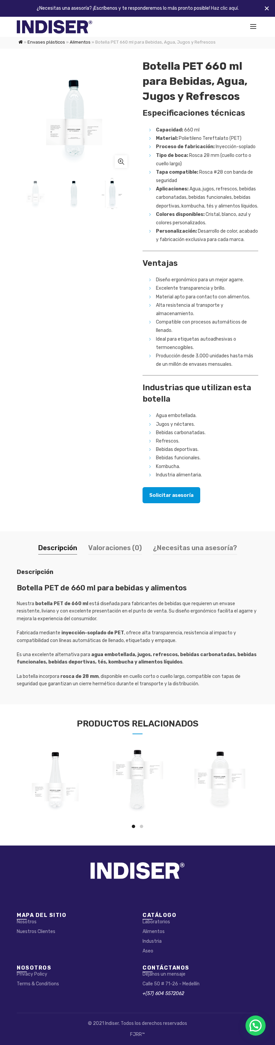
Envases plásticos (46, 42)
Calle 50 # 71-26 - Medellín (171, 984)
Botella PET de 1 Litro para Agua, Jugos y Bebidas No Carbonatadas (220, 780)
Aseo (148, 951)
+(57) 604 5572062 (163, 993)
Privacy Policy (32, 974)
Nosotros (27, 922)
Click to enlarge (121, 161)
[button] (255, 1025)
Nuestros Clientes (36, 931)
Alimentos (80, 42)
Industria (152, 941)
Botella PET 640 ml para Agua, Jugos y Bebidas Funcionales (137, 780)
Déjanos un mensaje (164, 974)
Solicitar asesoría (171, 495)
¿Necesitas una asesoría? (195, 548)
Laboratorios (156, 922)
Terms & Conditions (38, 984)
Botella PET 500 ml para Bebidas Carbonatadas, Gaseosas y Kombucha (55, 780)
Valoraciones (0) (115, 548)
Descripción (57, 548)
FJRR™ (137, 1034)
